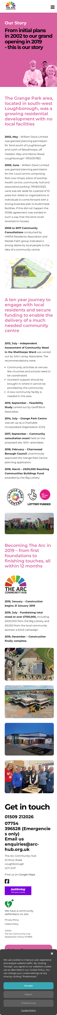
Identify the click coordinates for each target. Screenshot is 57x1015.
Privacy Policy (12, 920)
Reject (28, 994)
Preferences (28, 1003)
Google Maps (27, 874)
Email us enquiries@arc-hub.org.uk (22, 844)
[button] (52, 953)
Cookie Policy (28, 1010)
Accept (28, 985)
